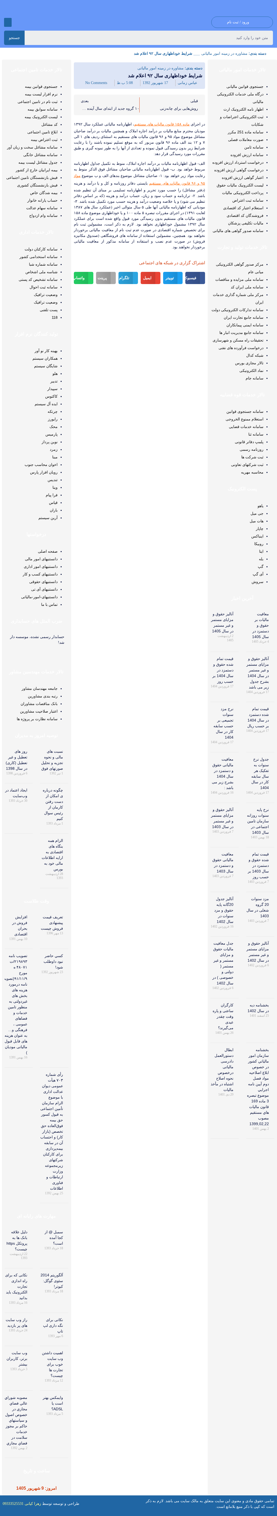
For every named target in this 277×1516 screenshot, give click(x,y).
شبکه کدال (254, 355)
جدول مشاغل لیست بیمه (38, 162)
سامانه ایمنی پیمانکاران (244, 325)
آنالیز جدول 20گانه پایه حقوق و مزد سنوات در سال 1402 (223, 910)
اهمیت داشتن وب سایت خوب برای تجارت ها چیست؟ (52, 1364)
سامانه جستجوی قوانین (244, 411)
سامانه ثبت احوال (43, 287)
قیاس (53, 502)
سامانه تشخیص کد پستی (38, 279)
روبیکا (258, 544)
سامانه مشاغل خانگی (40, 155)
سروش (257, 582)
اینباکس (257, 536)
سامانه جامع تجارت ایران (243, 317)
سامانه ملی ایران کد (247, 287)
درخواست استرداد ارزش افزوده (237, 162)
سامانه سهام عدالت (42, 208)
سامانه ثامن (253, 147)
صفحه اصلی (48, 551)
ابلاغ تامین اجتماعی (42, 132)
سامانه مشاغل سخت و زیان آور (32, 147)
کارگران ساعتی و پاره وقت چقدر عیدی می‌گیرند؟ (223, 1016)
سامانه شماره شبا (43, 264)
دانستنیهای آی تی (44, 589)
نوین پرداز (50, 442)
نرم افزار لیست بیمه (41, 94)
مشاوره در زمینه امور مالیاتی (224, 53)
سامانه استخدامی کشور (38, 257)
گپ (260, 566)
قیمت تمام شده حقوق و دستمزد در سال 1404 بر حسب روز (222, 670)
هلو (55, 373)
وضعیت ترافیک (46, 294)
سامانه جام (254, 378)
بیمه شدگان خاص (44, 193)
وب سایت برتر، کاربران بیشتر (16, 1358)
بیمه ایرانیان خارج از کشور (37, 170)
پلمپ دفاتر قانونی (249, 442)
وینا (55, 487)
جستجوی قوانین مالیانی (244, 86)
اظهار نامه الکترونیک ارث (243, 109)
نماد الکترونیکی (251, 370)
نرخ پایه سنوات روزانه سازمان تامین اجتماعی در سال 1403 (258, 821)
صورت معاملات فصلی (245, 139)
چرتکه (53, 411)
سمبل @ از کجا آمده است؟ (54, 1237)
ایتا (261, 551)
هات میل (256, 521)
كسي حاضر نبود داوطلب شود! (53, 961)
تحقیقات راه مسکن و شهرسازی (238, 340)
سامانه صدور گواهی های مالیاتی (238, 230)
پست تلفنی (49, 310)
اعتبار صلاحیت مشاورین (39, 711)
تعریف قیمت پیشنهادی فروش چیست (52, 923)
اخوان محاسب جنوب (41, 464)
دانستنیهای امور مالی (41, 559)
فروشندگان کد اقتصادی (245, 215)
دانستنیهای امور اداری (41, 566)
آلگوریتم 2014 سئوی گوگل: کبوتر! (52, 1281)
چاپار (259, 528)
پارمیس (51, 434)
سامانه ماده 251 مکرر (245, 132)
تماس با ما (49, 604)
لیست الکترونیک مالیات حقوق (240, 185)
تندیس (53, 480)
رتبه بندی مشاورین (43, 696)
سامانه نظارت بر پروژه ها (37, 719)
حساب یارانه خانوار (42, 200)
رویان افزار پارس (44, 472)
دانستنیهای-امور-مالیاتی (39, 597)
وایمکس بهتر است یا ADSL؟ (53, 1403)
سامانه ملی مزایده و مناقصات (239, 279)
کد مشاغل (49, 124)
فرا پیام (52, 495)
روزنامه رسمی (251, 449)
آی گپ (258, 574)
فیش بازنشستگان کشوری (37, 185)
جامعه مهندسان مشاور (40, 688)
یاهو (260, 506)
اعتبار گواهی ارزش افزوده (242, 177)
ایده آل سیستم (46, 404)
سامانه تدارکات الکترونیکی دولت (237, 310)
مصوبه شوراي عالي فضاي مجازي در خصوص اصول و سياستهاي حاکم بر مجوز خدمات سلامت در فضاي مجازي (16, 1420)
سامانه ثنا (255, 434)
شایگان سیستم (46, 366)
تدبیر (54, 381)
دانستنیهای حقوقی (43, 582)
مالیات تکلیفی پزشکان (245, 223)
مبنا (55, 457)
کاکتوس (51, 396)
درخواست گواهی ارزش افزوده (238, 170)
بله (261, 559)
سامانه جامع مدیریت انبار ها (241, 332)
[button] (8, 22)
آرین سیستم (48, 518)
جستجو (14, 38)
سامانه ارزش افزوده (246, 155)
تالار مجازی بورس (249, 363)
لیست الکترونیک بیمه (41, 117)
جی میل (256, 513)
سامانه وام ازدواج (43, 215)
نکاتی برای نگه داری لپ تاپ (53, 1325)
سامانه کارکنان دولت (41, 249)
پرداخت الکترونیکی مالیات (242, 193)
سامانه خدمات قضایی (246, 426)
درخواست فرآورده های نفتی (241, 348)
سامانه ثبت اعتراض (247, 200)
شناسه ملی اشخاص (41, 272)
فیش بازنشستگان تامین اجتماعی (32, 177)
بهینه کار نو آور (46, 351)
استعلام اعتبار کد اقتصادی (243, 208)
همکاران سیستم (45, 358)
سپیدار (52, 389)
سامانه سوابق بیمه (43, 109)
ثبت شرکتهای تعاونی (247, 464)
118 (55, 317)
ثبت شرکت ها (252, 457)
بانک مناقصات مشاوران (39, 703)
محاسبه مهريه (252, 472)
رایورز (53, 419)
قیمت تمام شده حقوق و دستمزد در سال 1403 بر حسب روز (258, 865)
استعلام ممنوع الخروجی (244, 419)
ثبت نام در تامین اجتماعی (38, 101)
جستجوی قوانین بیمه (41, 86)
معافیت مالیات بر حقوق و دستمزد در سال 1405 (260, 625)
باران (54, 510)
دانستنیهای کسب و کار (40, 574)
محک (54, 426)
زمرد (54, 449)
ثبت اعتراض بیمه (44, 139)
